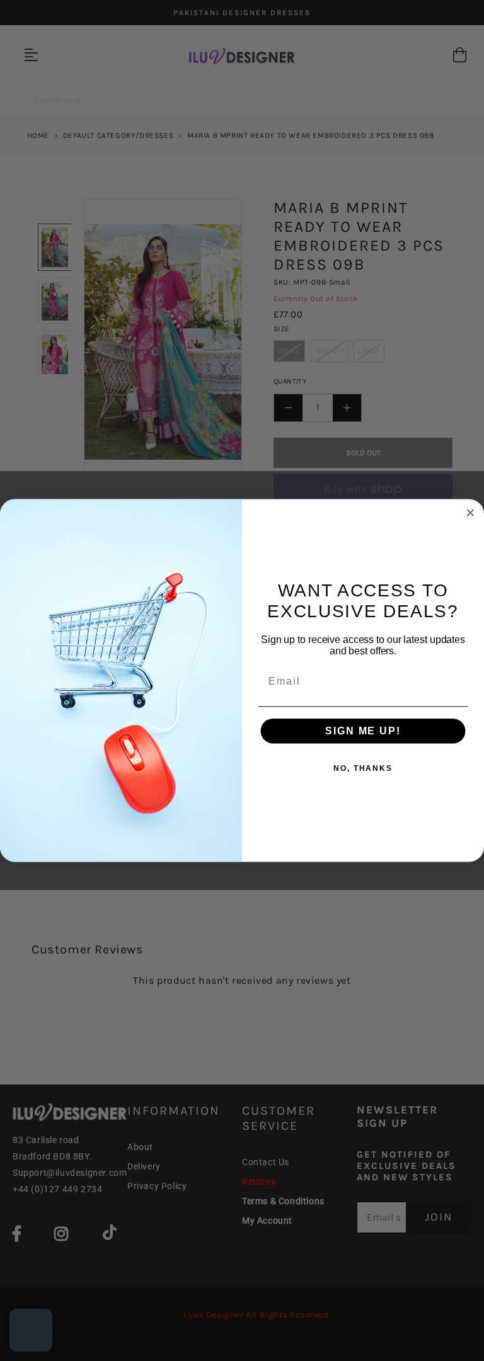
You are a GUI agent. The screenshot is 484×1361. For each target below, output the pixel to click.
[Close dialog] (470, 512)
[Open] (30, 1330)
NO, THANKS (363, 768)
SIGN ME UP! (362, 731)
